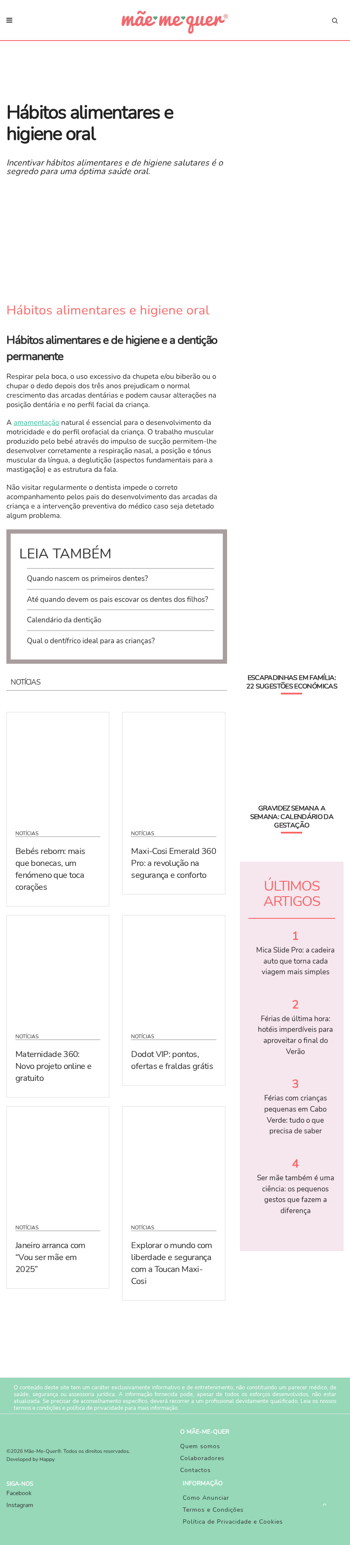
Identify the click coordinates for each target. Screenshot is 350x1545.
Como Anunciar (206, 1498)
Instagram (19, 1505)
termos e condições (37, 1408)
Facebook (19, 1493)
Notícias (26, 833)
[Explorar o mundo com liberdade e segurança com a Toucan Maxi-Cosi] (173, 1159)
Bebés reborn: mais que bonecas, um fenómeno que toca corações (50, 869)
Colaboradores (202, 1458)
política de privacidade (95, 1408)
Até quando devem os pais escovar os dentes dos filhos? (117, 599)
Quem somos (200, 1446)
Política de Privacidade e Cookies (233, 1522)
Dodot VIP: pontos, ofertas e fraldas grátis (172, 1060)
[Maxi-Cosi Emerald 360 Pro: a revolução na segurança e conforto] (173, 765)
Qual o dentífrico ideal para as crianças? (91, 641)
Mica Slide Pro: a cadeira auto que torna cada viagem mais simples (295, 961)
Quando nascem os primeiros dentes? (87, 579)
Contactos (195, 1470)
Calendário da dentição (64, 620)
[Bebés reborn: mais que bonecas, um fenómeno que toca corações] (58, 765)
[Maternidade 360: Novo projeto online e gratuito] (58, 968)
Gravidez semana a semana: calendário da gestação (292, 817)
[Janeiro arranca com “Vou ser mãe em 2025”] (58, 1159)
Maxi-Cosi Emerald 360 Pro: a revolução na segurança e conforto (173, 863)
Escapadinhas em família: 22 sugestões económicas (291, 682)
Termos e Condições (213, 1510)
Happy (47, 1459)
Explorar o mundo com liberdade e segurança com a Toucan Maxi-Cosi (171, 1263)
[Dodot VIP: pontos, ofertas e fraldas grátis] (173, 968)
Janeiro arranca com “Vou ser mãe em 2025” (50, 1257)
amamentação (36, 423)
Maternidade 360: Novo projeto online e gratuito (53, 1066)
